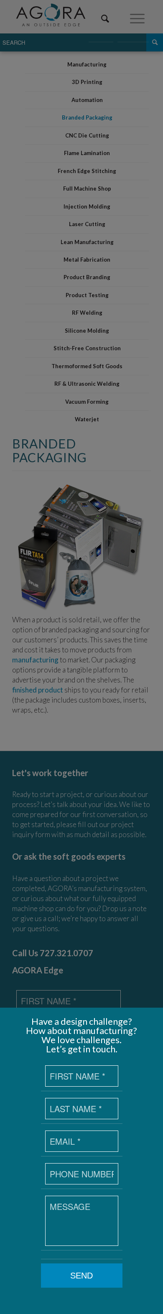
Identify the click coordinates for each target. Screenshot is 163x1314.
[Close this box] (156, 1014)
